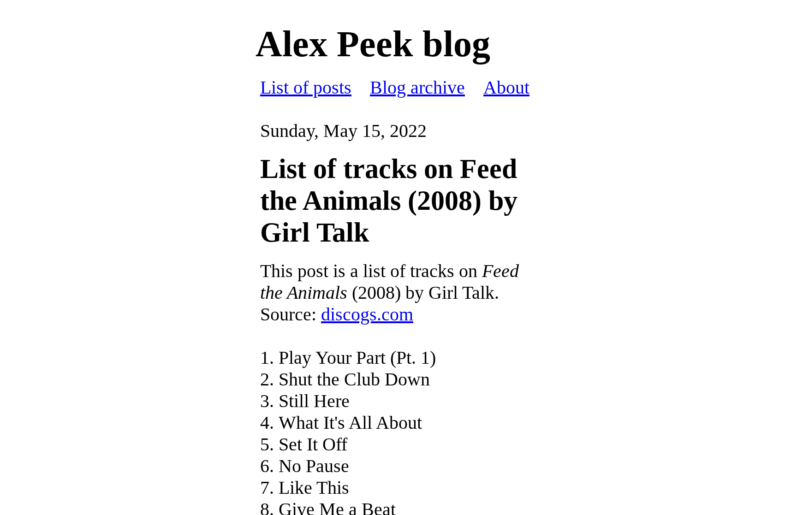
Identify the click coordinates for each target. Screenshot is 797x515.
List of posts (305, 87)
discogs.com (367, 314)
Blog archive (417, 87)
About (506, 87)
